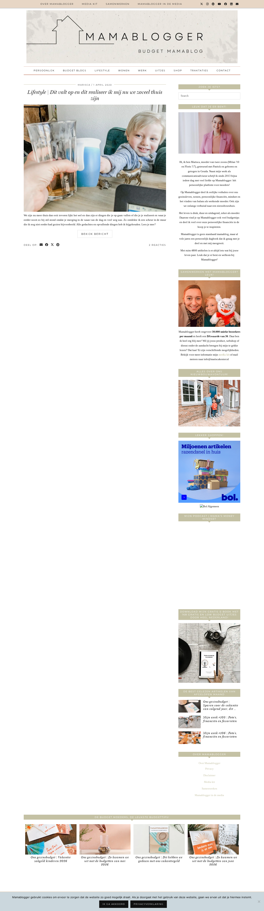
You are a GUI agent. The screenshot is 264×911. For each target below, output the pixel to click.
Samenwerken (118, 3)
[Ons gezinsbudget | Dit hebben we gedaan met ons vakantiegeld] (159, 839)
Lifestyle (102, 70)
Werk (142, 70)
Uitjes (160, 70)
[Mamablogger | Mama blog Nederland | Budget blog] (132, 36)
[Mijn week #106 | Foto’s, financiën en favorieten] (189, 737)
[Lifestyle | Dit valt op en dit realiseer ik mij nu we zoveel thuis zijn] (95, 210)
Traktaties (199, 70)
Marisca (84, 85)
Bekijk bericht (94, 233)
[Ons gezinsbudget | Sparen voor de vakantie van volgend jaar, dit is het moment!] (189, 706)
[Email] (237, 4)
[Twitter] (201, 4)
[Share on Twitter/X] (52, 245)
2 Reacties (157, 245)
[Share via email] (41, 245)
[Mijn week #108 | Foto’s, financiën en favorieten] (189, 722)
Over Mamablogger (57, 3)
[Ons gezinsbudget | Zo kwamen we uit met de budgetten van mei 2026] (105, 839)
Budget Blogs (74, 70)
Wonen (124, 70)
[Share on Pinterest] (58, 245)
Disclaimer (209, 775)
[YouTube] (219, 4)
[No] (259, 901)
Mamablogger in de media (160, 3)
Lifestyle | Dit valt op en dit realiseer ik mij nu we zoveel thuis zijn (94, 95)
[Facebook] (225, 4)
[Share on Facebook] (47, 245)
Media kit (90, 3)
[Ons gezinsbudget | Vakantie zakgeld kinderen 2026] (51, 839)
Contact (224, 70)
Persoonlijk (44, 70)
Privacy (209, 768)
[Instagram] (207, 4)
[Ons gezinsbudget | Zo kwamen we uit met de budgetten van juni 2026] (213, 839)
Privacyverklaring (149, 904)
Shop (178, 70)
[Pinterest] (213, 4)
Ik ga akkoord (114, 904)
